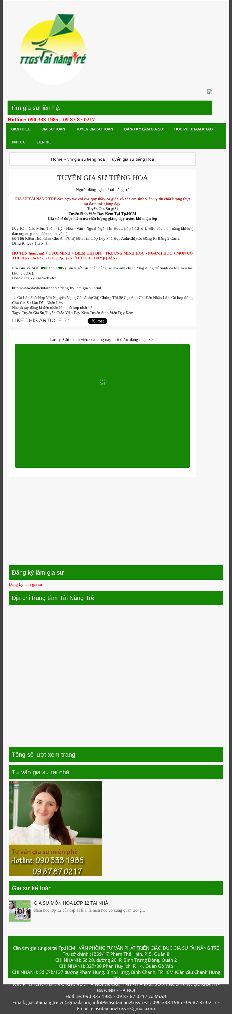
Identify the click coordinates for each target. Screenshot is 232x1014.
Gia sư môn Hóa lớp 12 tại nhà (71, 903)
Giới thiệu (21, 129)
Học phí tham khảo (193, 129)
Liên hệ (44, 142)
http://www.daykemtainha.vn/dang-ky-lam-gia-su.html (56, 288)
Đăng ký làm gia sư (143, 129)
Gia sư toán (53, 129)
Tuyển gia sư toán (94, 129)
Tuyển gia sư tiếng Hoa (102, 178)
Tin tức (18, 142)
